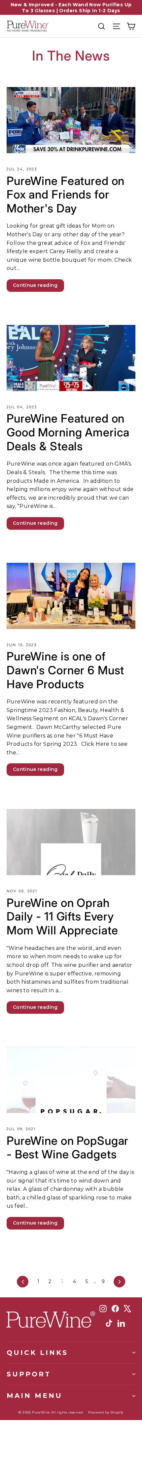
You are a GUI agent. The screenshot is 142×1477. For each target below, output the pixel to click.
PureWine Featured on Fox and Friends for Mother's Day (65, 194)
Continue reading (35, 285)
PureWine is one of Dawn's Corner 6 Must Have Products (65, 670)
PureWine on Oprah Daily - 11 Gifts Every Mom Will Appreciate (62, 916)
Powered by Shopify (105, 1412)
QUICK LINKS (37, 1352)
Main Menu (34, 1395)
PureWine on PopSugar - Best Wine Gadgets (67, 1147)
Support (29, 1374)
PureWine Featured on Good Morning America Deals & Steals (68, 432)
